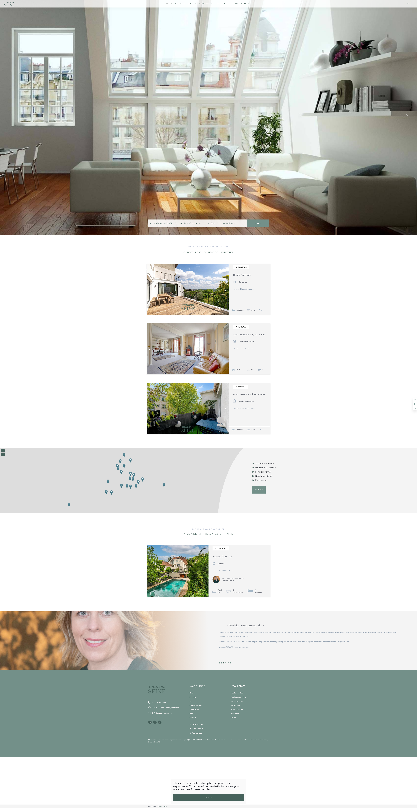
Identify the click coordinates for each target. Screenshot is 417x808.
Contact (246, 3)
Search (258, 223)
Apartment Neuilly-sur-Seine (249, 334)
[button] (161, 223)
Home (169, 3)
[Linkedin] (159, 722)
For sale (180, 3)
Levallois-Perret (263, 472)
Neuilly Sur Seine (261, 740)
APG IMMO (163, 806)
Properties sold (204, 3)
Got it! (209, 797)
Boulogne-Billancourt (265, 468)
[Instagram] (150, 722)
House (233, 718)
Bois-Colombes (237, 709)
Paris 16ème (261, 480)
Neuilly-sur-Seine (263, 476)
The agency (223, 3)
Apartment (235, 714)
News (235, 3)
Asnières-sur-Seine (264, 464)
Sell (190, 3)
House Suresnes (242, 275)
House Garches (222, 556)
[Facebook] (155, 722)
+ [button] (3, 451)
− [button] (3, 454)
